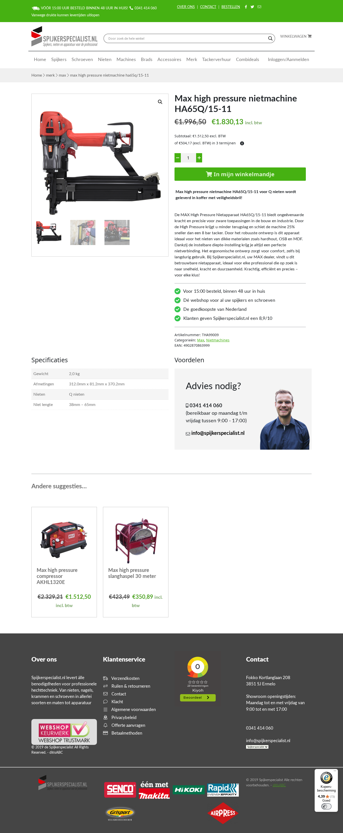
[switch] (326, 806)
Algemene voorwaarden (133, 709)
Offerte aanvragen (127, 725)
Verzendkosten (124, 678)
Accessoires (169, 59)
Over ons (186, 7)
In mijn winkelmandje (243, 174)
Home (40, 59)
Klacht (116, 702)
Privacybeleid (123, 718)
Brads (146, 59)
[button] (160, 101)
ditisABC (279, 785)
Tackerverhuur (216, 59)
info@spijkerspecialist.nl (218, 433)
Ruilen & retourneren (130, 686)
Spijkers (59, 59)
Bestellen (230, 7)
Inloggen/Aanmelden (288, 59)
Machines (126, 59)
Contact (208, 7)
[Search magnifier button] (270, 38)
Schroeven (82, 59)
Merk (191, 59)
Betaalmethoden (126, 733)
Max (62, 75)
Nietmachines (218, 340)
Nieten (104, 59)
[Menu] (335, 772)
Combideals (247, 59)
